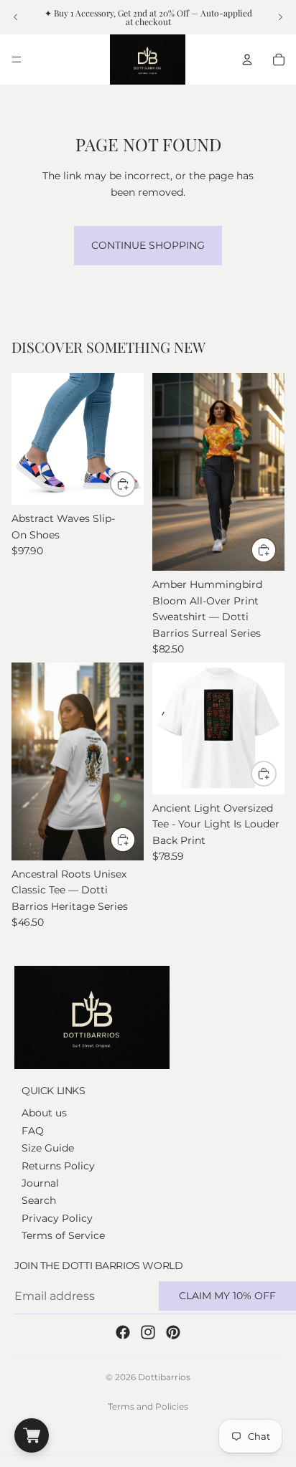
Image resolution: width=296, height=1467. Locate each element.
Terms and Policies (148, 1406)
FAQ (33, 1130)
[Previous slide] (16, 17)
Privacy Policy (57, 1217)
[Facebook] (122, 1332)
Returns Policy (58, 1165)
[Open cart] (31, 1435)
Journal (40, 1183)
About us (44, 1112)
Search (39, 1200)
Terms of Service (63, 1235)
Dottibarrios (164, 1377)
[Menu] (16, 59)
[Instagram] (148, 1332)
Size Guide (48, 1147)
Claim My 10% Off (227, 1295)
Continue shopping (148, 245)
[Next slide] (280, 17)
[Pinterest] (173, 1332)
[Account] (247, 59)
